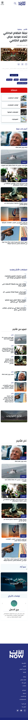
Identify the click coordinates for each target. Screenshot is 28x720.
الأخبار (25, 29)
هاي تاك (24, 683)
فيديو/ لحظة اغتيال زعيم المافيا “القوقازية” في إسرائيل (15, 301)
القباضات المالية (12, 112)
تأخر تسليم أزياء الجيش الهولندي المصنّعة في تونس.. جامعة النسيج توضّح (15, 184)
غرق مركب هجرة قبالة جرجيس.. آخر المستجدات (14, 293)
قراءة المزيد (14, 75)
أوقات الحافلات (13, 98)
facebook (25, 710)
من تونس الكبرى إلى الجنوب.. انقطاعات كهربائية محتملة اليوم (14, 223)
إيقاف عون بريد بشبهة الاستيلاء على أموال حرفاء (14, 285)
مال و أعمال (22, 669)
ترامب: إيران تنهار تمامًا (21, 147)
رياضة (24, 677)
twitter (17, 710)
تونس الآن (9, 80)
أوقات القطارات (13, 105)
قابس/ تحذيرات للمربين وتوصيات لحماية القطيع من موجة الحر (15, 277)
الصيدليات (15, 119)
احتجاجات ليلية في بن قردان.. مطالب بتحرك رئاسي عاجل (14, 309)
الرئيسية (24, 663)
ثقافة (24, 672)
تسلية (24, 693)
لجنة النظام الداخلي (22, 83)
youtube (21, 710)
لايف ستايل (23, 680)
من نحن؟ (24, 704)
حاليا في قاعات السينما (14, 581)
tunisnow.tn (24, 80)
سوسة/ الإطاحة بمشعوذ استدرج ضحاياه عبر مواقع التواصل (15, 204)
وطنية (19, 29)
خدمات (24, 686)
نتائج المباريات (14, 415)
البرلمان (16, 80)
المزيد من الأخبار (19, 329)
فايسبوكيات (22, 699)
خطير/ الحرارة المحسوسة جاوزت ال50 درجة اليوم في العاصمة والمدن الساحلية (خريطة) (14, 243)
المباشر (24, 690)
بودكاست (23, 696)
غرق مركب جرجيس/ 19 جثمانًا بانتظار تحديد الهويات (14, 165)
